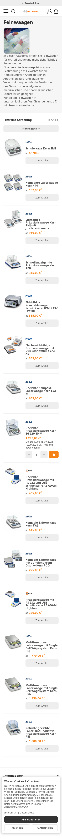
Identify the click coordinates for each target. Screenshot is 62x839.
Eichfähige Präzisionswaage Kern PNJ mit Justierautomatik (40, 224)
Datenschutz (27, 812)
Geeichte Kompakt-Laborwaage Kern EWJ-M (41, 391)
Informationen (13, 775)
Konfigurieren (45, 827)
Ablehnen (17, 827)
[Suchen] (13, 11)
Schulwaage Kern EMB (40, 148)
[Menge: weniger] (28, 454)
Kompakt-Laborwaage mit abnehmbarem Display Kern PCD (40, 562)
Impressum (10, 812)
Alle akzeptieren (31, 819)
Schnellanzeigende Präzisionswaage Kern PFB (40, 265)
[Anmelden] (49, 11)
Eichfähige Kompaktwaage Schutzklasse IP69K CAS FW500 (41, 306)
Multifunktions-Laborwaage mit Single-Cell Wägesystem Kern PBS (41, 689)
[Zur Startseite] (31, 11)
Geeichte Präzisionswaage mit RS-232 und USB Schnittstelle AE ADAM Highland (41, 483)
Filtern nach (30, 128)
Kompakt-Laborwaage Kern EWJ (40, 524)
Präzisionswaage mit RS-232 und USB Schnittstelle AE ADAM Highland (41, 604)
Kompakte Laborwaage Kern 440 (41, 184)
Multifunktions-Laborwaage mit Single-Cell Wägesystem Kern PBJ (41, 646)
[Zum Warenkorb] (56, 11)
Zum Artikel (42, 160)
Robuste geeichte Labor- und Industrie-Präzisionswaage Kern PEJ (40, 732)
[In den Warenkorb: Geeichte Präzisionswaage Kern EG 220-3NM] (54, 454)
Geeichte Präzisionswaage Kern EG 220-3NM (40, 431)
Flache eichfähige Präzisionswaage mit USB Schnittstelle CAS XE (40, 349)
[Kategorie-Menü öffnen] (5, 11)
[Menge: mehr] (43, 454)
